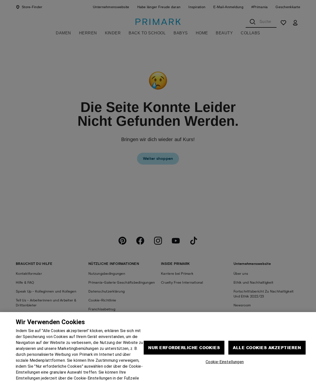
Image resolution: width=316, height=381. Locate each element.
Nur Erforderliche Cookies (184, 335)
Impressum (95, 372)
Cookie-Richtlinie (68, 372)
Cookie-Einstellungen (225, 349)
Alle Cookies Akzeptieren (267, 335)
